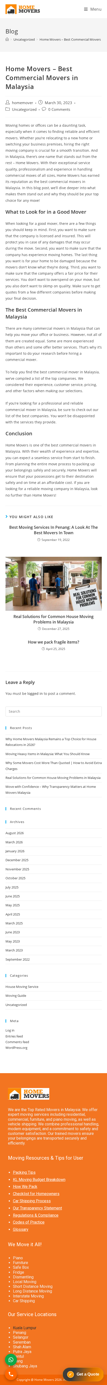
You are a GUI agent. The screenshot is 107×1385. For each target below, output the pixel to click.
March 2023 (14, 950)
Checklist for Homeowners (36, 1193)
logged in (35, 693)
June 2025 (12, 896)
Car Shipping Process (32, 1201)
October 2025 (15, 878)
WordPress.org (16, 1047)
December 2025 (16, 860)
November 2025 (17, 869)
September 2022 (17, 959)
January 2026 (14, 851)
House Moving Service (21, 986)
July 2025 (11, 887)
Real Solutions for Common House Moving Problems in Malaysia (53, 619)
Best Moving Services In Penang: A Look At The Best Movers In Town (53, 530)
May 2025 (12, 905)
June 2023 (12, 932)
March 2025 (14, 923)
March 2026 (14, 842)
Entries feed (14, 1036)
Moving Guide (15, 995)
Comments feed (17, 1042)
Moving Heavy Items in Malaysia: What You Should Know (47, 754)
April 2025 (12, 914)
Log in (9, 1030)
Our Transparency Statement (37, 1208)
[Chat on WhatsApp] (53, 1360)
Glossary (20, 1229)
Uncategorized (24, 109)
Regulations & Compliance (35, 1215)
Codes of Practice (29, 1222)
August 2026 (14, 833)
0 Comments (59, 109)
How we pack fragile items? (53, 642)
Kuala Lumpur (24, 1328)
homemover (22, 102)
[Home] (7, 39)
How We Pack (25, 1186)
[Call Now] (11, 1374)
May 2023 (12, 941)
